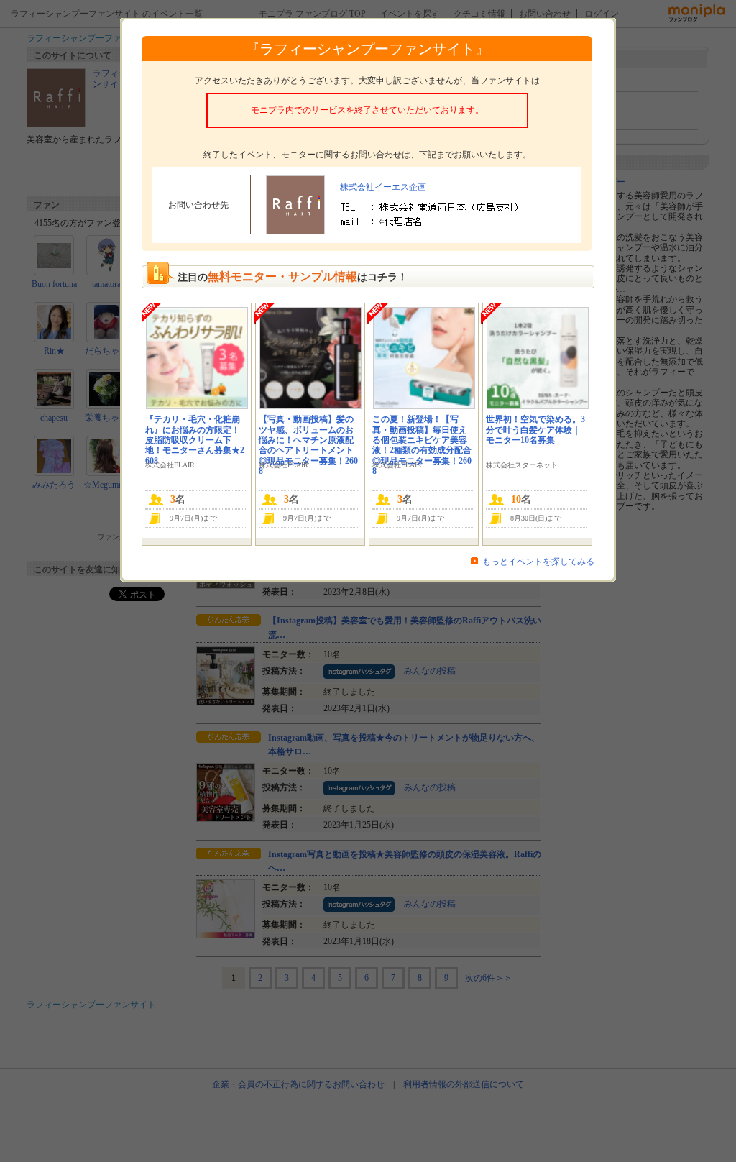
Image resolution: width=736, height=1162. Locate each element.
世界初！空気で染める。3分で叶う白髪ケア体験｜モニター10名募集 (535, 429)
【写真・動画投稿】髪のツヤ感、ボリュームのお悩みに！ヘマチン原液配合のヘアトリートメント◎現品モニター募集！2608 (308, 445)
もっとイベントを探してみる (538, 562)
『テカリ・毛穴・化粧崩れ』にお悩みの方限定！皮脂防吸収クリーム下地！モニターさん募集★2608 (194, 440)
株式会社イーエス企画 (383, 187)
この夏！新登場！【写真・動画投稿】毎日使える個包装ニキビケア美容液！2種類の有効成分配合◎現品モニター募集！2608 (422, 445)
